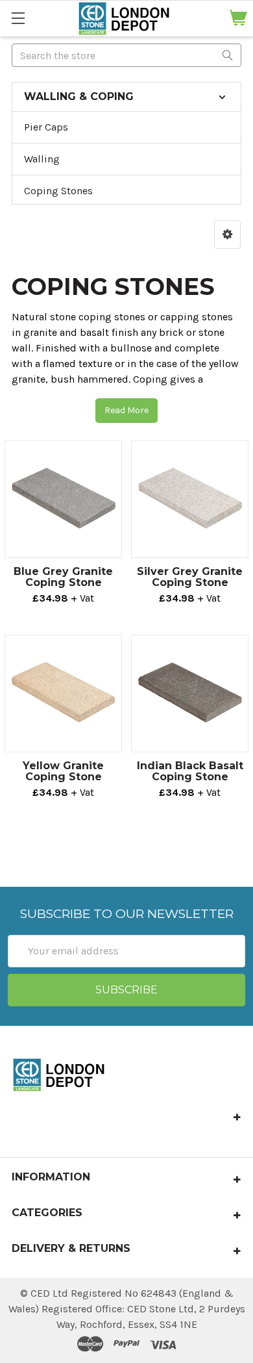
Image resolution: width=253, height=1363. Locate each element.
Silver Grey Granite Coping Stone (190, 577)
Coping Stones (58, 191)
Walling (42, 159)
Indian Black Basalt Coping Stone (190, 771)
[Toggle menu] (18, 18)
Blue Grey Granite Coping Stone (63, 577)
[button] (227, 234)
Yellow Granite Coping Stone (63, 771)
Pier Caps (46, 127)
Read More (126, 410)
